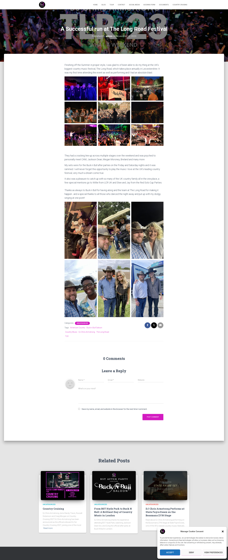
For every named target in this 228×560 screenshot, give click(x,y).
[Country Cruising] (62, 485)
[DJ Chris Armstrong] (42, 4)
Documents (164, 5)
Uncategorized (82, 323)
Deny (191, 552)
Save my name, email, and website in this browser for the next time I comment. (114, 409)
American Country (77, 328)
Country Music (71, 332)
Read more (48, 528)
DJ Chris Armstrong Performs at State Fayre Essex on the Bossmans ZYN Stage (165, 512)
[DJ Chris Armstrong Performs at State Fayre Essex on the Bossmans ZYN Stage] (165, 485)
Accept (170, 552)
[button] (222, 531)
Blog (104, 5)
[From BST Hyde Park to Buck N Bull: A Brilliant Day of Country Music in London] (114, 485)
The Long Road (102, 332)
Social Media (134, 5)
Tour (112, 5)
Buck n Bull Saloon (94, 328)
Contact (121, 5)
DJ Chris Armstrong (87, 332)
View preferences (213, 552)
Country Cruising (180, 5)
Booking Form (149, 5)
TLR (66, 336)
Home (95, 5)
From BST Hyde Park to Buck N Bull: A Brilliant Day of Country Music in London (113, 512)
